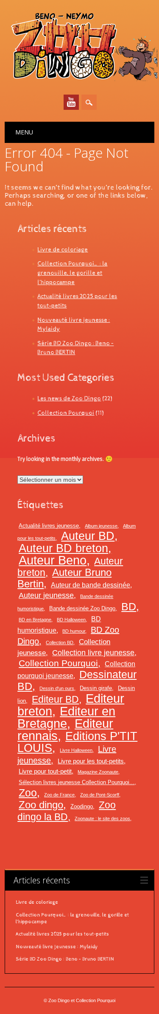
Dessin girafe (96, 688)
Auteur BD (87, 536)
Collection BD (59, 642)
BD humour (73, 631)
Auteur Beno (52, 560)
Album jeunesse (101, 525)
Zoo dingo (41, 804)
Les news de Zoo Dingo (69, 398)
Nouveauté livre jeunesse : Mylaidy (57, 947)
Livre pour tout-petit (45, 771)
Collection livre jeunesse (93, 652)
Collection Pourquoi (65, 412)
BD (128, 606)
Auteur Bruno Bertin (64, 578)
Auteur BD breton (63, 548)
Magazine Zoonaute (98, 771)
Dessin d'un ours (56, 688)
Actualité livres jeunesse (49, 525)
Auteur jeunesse (46, 595)
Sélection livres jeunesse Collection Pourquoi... (76, 782)
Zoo (28, 793)
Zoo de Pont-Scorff (99, 794)
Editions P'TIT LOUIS (77, 741)
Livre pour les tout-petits (91, 761)
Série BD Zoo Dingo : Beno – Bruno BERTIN (65, 959)
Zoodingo (81, 806)
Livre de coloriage (62, 249)
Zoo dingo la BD (66, 810)
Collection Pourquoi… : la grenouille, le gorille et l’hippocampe (72, 272)
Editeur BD (55, 699)
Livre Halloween (76, 750)
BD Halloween (71, 619)
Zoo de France (59, 794)
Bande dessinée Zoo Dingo (82, 608)
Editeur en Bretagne (66, 717)
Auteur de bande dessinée (90, 585)
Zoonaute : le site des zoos (102, 818)
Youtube (71, 102)
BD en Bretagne (35, 619)
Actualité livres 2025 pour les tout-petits (62, 934)
